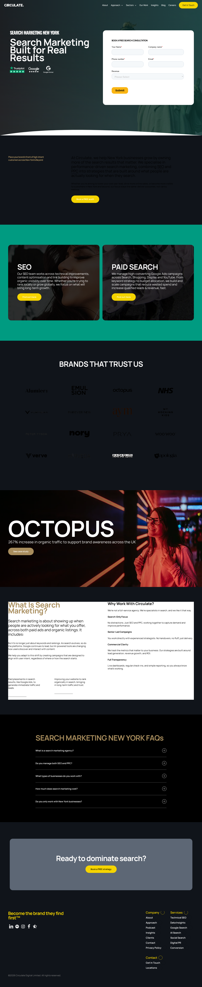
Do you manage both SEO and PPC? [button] (53, 763)
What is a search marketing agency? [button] (54, 750)
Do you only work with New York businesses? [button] (58, 801)
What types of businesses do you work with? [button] (58, 776)
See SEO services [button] (63, 692)
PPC (74, 171)
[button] (85, 199)
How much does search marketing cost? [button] (56, 788)
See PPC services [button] (17, 694)
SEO (160, 166)
